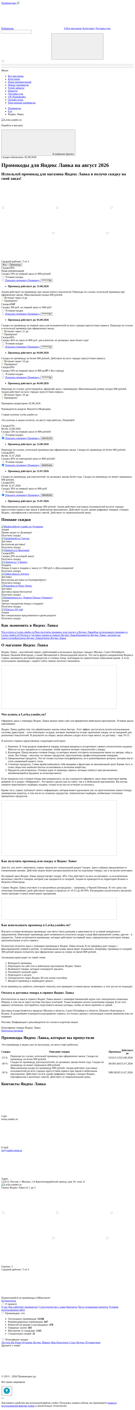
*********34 (46, 377)
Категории (88, 28)
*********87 (46, 314)
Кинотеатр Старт (66, 1342)
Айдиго (24, 574)
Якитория (23, 550)
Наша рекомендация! (19, 82)
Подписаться (8, 1300)
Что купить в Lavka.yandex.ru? (18, 632)
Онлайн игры (15, 99)
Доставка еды (102, 28)
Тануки (25, 538)
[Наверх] (6, 1391)
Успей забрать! (16, 88)
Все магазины (74, 28)
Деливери (37, 526)
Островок (27, 1342)
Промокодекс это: (15, 1313)
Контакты (71, 1307)
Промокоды (15, 264)
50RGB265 (47, 495)
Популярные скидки (16, 1339)
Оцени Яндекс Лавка (54, 638)
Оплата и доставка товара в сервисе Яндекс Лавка (48, 635)
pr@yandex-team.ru (11, 1150)
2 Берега (22, 562)
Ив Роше (16, 1342)
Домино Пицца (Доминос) (38, 597)
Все (4, 264)
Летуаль (6, 1342)
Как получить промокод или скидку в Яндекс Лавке (64, 632)
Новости (13, 90)
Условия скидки (14, 277)
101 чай (18, 609)
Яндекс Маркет (42, 1342)
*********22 (46, 347)
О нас (4, 1307)
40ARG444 (47, 465)
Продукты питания (12, 1030)
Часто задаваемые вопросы (93, 1307)
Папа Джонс (25, 585)
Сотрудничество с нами (52, 1307)
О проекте (11, 1304)
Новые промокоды (18, 85)
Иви (53, 1342)
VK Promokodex (17, 96)
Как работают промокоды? (23, 1307)
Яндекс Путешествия (88, 1342)
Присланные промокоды (22, 102)
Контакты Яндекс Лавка (28, 638)
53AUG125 (47, 438)
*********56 (46, 280)
